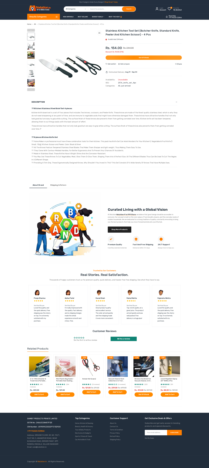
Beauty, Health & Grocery (84, 426)
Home (29, 24)
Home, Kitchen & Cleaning (84, 423)
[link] (47, 358)
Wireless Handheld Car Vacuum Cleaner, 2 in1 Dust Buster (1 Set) (143, 380)
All (35, 24)
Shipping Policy (115, 440)
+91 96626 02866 (175, 17)
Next (101, 61)
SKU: (107, 83)
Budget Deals (97, 17)
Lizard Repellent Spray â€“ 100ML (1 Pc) (169, 380)
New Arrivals (68, 17)
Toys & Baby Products (83, 430)
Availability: (110, 80)
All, (119, 86)
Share (179, 64)
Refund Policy (115, 436)
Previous (38, 61)
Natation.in (42, 461)
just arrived (126, 86)
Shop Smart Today (111, 2)
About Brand (38, 185)
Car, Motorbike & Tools (82, 440)
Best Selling (83, 17)
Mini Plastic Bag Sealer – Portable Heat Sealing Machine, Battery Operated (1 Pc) (65, 380)
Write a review (123, 339)
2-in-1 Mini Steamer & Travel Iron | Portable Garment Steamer (38, 380)
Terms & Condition (116, 430)
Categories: (110, 86)
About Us (113, 423)
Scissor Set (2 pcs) (89, 379)
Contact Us (114, 426)
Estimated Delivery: (117, 72)
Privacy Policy (115, 433)
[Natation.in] (40, 9)
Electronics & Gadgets (83, 433)
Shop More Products (119, 229)
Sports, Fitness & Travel (83, 436)
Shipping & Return (58, 185)
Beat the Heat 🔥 (115, 17)
